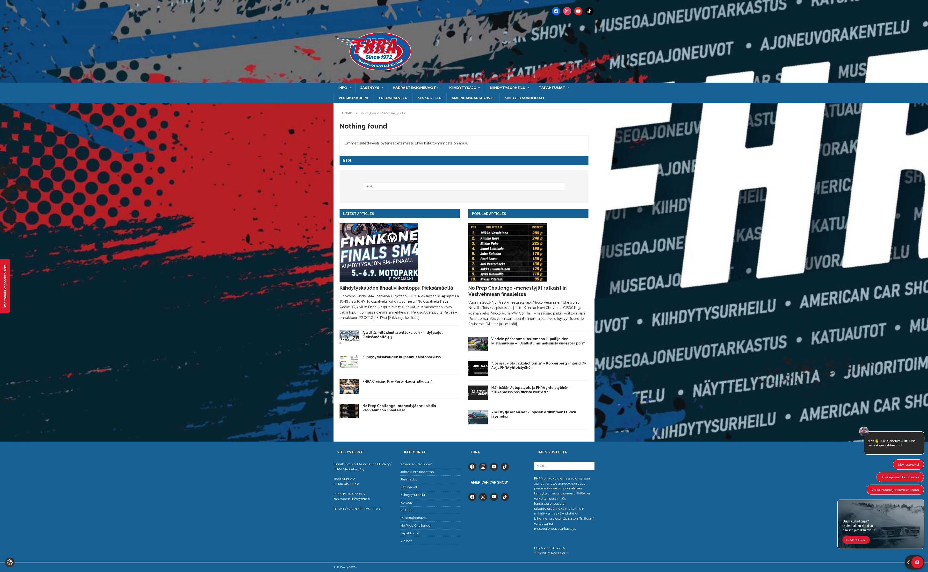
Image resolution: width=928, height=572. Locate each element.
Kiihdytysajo (463, 88)
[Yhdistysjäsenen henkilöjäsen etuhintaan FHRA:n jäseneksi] (478, 417)
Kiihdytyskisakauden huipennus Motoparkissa (401, 357)
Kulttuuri (406, 510)
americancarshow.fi (472, 98)
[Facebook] (556, 11)
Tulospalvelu (392, 98)
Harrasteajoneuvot (414, 88)
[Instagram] (567, 11)
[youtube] (494, 466)
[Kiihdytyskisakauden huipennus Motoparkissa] (349, 362)
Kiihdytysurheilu (507, 88)
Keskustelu (429, 98)
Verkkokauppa (353, 98)
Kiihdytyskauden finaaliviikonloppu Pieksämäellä (396, 288)
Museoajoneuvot (413, 518)
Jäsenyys (370, 88)
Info (342, 88)
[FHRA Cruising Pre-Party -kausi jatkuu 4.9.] (349, 386)
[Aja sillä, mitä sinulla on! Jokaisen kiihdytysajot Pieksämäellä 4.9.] (349, 337)
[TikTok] (589, 11)
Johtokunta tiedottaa (417, 472)
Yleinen (406, 541)
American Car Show (416, 464)
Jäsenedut (408, 479)
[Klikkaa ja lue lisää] (404, 317)
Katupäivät (408, 487)
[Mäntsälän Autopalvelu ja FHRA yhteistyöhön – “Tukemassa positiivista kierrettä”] (478, 393)
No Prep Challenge (415, 525)
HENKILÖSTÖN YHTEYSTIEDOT (358, 509)
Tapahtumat (552, 88)
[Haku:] (464, 186)
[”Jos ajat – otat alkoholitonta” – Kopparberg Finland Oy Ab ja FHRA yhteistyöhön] (478, 368)
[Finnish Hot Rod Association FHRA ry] (464, 80)
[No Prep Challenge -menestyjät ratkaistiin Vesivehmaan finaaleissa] (349, 411)
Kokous (406, 502)
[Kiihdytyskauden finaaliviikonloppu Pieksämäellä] (400, 252)
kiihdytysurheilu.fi (524, 98)
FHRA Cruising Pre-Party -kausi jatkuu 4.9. (398, 381)
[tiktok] (505, 466)
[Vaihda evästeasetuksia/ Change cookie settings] (9, 562)
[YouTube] (578, 11)
